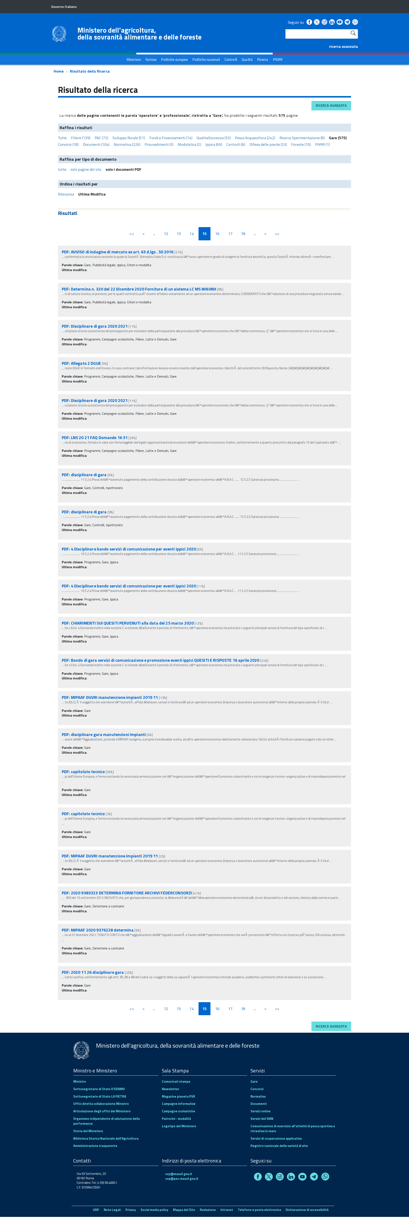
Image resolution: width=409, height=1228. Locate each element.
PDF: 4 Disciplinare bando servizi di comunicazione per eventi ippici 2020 (129, 549)
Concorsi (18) (68, 144)
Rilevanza (66, 194)
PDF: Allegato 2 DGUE (81, 363)
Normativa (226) (127, 144)
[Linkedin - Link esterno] (332, 22)
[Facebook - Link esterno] (309, 22)
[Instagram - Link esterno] (324, 22)
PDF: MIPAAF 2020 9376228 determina (98, 930)
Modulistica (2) (189, 144)
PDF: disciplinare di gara (84, 474)
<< (132, 234)
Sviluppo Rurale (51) (128, 138)
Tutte (62, 138)
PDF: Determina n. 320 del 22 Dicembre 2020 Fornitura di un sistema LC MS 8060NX (139, 289)
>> (277, 234)
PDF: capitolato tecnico (83, 771)
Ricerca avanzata (331, 105)
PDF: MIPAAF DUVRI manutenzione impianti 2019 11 (110, 697)
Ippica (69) (213, 144)
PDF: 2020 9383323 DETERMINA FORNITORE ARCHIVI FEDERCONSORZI (127, 892)
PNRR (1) (322, 144)
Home (59, 71)
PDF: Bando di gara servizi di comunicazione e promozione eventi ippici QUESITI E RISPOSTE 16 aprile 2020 (160, 660)
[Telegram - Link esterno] (347, 22)
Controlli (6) (235, 144)
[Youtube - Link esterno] (340, 22)
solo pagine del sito (86, 169)
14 (191, 234)
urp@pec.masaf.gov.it (181, 1178)
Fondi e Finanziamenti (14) (170, 138)
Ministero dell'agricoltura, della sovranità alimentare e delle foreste (140, 33)
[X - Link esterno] (317, 22)
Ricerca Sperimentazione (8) (302, 138)
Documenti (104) (96, 144)
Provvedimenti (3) (159, 144)
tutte (62, 169)
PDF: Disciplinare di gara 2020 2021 (95, 326)
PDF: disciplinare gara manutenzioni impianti (104, 734)
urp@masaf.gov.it (178, 1173)
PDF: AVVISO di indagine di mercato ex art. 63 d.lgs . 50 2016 (118, 251)
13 (179, 234)
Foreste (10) (301, 144)
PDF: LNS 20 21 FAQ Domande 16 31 (95, 437)
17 (230, 234)
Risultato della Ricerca (90, 71)
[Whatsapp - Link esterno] (355, 22)
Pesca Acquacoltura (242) (255, 138)
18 (243, 234)
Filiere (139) (80, 138)
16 (217, 234)
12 (166, 234)
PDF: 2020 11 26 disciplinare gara (93, 972)
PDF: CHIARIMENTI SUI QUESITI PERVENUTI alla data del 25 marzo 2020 (128, 623)
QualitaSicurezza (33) (214, 138)
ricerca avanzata (343, 46)
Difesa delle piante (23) (268, 144)
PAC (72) (101, 138)
